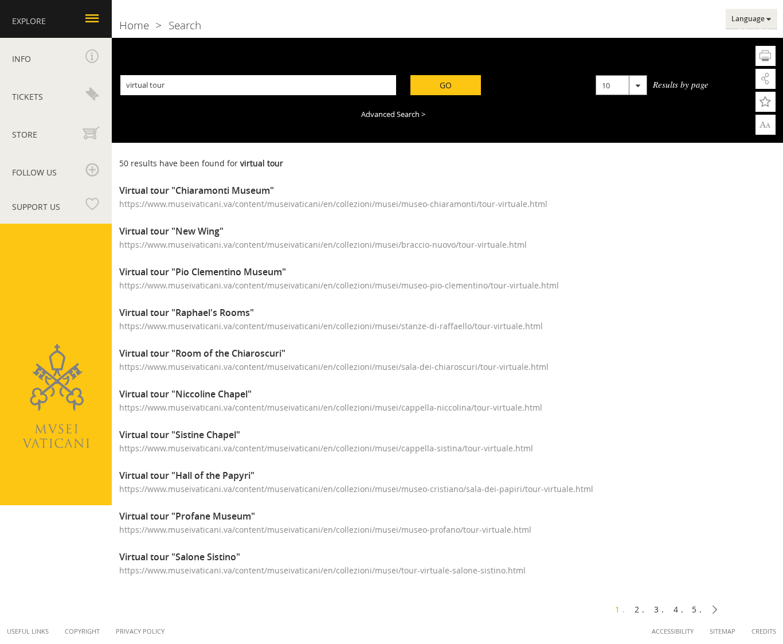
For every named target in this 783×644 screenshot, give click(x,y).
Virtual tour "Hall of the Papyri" (187, 475)
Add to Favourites (765, 102)
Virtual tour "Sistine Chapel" (179, 435)
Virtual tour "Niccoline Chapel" (185, 394)
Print (765, 56)
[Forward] (714, 609)
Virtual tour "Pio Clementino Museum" (202, 272)
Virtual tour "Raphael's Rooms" (186, 312)
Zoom (765, 123)
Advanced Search (390, 114)
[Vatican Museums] (55, 396)
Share (765, 79)
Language (748, 19)
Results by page (680, 84)
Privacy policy (140, 631)
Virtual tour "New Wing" (171, 231)
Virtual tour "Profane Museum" (187, 516)
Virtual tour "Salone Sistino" (179, 557)
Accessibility (673, 631)
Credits (763, 631)
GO (446, 85)
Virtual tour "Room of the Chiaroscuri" (202, 353)
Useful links (28, 631)
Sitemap (722, 631)
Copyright (82, 631)
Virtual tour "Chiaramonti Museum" (196, 190)
